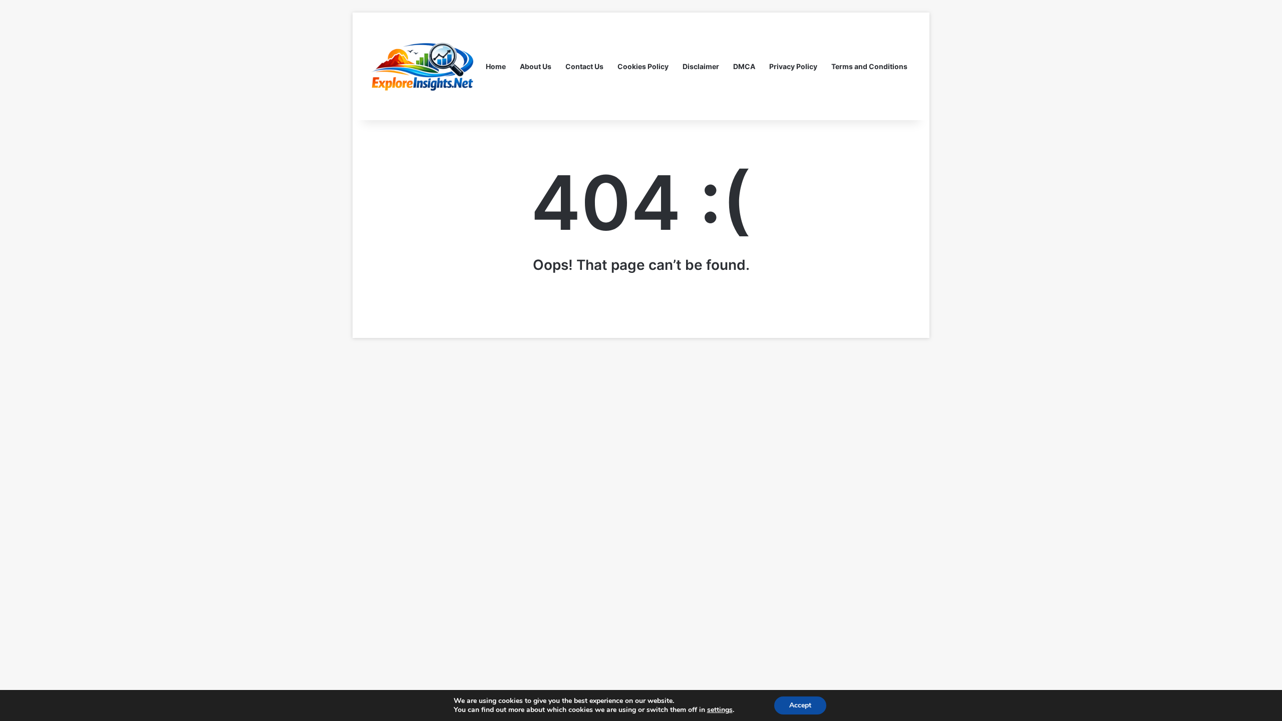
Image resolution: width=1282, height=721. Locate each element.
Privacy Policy (793, 66)
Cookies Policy (643, 66)
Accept (800, 705)
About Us (535, 66)
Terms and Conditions (869, 66)
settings (720, 709)
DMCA (744, 66)
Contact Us (584, 66)
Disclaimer (701, 66)
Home (496, 66)
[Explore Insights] (423, 66)
